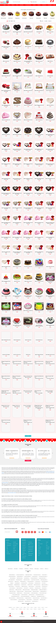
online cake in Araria (5, 482)
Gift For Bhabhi (26, 568)
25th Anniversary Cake (27, 601)
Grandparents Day (30, 549)
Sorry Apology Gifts (10, 584)
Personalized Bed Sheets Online (15, 596)
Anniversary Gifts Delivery (30, 581)
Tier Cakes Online (17, 586)
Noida (39, 607)
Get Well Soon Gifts (30, 584)
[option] (3, 14)
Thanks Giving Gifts (30, 553)
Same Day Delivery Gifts (44, 581)
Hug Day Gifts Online (34, 576)
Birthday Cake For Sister (12, 591)
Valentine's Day (30, 555)
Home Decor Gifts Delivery (13, 599)
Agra (14, 607)
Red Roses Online (11, 589)
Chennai (31, 607)
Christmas (39, 553)
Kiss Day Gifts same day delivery (43, 576)
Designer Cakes (17, 581)
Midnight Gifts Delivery (17, 584)
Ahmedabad (10, 607)
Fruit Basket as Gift (33, 596)
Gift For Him (46, 568)
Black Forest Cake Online (37, 584)
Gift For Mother (16, 568)
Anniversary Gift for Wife (24, 594)
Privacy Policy (14, 545)
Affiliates (14, 548)
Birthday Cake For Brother (20, 591)
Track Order (14, 550)
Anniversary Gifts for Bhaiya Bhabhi (25, 596)
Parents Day (23, 548)
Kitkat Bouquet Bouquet (43, 591)
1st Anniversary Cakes (31, 594)
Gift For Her (41, 568)
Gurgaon (35, 607)
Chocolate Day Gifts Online (12, 576)
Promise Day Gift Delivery (27, 576)
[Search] (28, 1)
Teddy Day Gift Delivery (20, 576)
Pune (28, 607)
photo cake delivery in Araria (12, 492)
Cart (53, 2)
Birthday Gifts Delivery (23, 581)
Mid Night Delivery (9, 545)
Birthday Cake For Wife (18, 589)
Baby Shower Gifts (23, 584)
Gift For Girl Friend (10, 568)
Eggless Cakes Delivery (45, 584)
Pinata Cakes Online (31, 586)
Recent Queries (8, 553)
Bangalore (17, 607)
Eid (46, 550)
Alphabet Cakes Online (24, 586)
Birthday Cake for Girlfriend (34, 589)
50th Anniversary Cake (35, 601)
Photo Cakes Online (10, 581)
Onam (39, 545)
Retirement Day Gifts (30, 546)
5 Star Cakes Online (37, 586)
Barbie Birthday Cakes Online (40, 596)
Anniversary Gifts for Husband (16, 594)
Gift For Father (21, 568)
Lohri (38, 555)
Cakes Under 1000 (37, 581)
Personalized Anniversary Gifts (39, 594)
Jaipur (46, 607)
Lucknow (42, 607)
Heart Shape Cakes (44, 586)
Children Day (24, 550)
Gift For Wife (31, 568)
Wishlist (51, 2)
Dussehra (39, 548)
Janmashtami (47, 548)
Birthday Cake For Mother (28, 591)
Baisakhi (47, 553)
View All (28, 460)
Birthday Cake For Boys (36, 591)
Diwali (39, 550)
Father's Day (23, 545)
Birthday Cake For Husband (26, 589)
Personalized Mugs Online (22, 599)
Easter (47, 545)
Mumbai (25, 607)
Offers (7, 548)
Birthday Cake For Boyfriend (42, 589)
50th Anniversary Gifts (20, 601)
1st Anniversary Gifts (35, 599)
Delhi (21, 607)
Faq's (7, 550)
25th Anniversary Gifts (42, 599)
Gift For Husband (37, 568)
